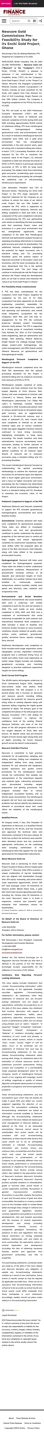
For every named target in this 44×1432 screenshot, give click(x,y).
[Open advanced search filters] (34, 20)
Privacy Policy (33, 1428)
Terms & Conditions (32, 1423)
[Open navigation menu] (4, 21)
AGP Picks (5, 4)
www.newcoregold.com (12, 952)
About (11, 1418)
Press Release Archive (25, 1418)
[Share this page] (40, 21)
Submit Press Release (12, 1423)
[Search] (29, 20)
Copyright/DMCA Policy (15, 1428)
